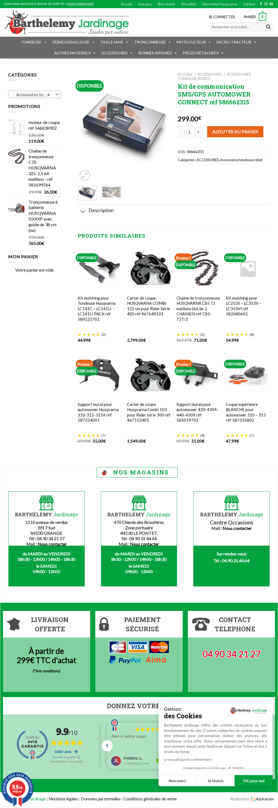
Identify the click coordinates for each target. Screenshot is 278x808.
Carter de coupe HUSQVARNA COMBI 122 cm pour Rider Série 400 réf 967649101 (148, 306)
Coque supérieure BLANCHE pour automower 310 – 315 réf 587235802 (246, 412)
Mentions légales (63, 799)
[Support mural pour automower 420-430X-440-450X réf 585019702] (198, 375)
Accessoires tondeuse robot (241, 160)
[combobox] (34, 94)
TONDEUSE (31, 42)
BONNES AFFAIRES (155, 53)
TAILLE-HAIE (111, 42)
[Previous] (86, 127)
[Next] (161, 127)
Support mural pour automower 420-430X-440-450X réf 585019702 (197, 412)
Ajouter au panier (235, 131)
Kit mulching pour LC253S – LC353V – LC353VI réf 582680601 (243, 306)
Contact (249, 4)
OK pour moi (253, 780)
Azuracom (265, 799)
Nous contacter (52, 543)
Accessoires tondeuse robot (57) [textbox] (34, 94)
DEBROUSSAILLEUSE (71, 42)
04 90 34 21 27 (232, 654)
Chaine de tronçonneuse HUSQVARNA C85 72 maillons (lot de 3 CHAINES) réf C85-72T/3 (198, 309)
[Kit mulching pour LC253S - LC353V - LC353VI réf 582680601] (248, 268)
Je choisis (215, 780)
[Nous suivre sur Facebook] (261, 4)
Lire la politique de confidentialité (188, 759)
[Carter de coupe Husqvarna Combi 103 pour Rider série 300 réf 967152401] (149, 375)
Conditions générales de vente (150, 799)
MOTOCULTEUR (191, 42)
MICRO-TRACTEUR (234, 42)
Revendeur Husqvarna (220, 4)
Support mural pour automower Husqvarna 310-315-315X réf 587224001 (98, 412)
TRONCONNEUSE (150, 42)
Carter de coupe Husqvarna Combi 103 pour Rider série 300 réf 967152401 (148, 412)
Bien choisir (166, 4)
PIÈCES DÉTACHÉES (201, 53)
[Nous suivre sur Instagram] (266, 4)
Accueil (126, 4)
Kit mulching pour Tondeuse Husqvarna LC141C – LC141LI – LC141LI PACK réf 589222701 (96, 309)
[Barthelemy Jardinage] (66, 22)
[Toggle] (83, 212)
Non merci (177, 780)
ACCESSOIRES (115, 53)
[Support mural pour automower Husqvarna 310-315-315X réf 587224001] (100, 374)
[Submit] (268, 27)
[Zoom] (85, 175)
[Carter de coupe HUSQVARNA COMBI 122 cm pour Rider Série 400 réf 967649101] (149, 268)
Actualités (189, 4)
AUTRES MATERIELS (72, 53)
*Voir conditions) (47, 671)
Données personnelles (101, 799)
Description (101, 210)
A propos (145, 4)
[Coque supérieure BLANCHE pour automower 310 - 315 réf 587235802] (248, 375)
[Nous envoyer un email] (271, 4)
